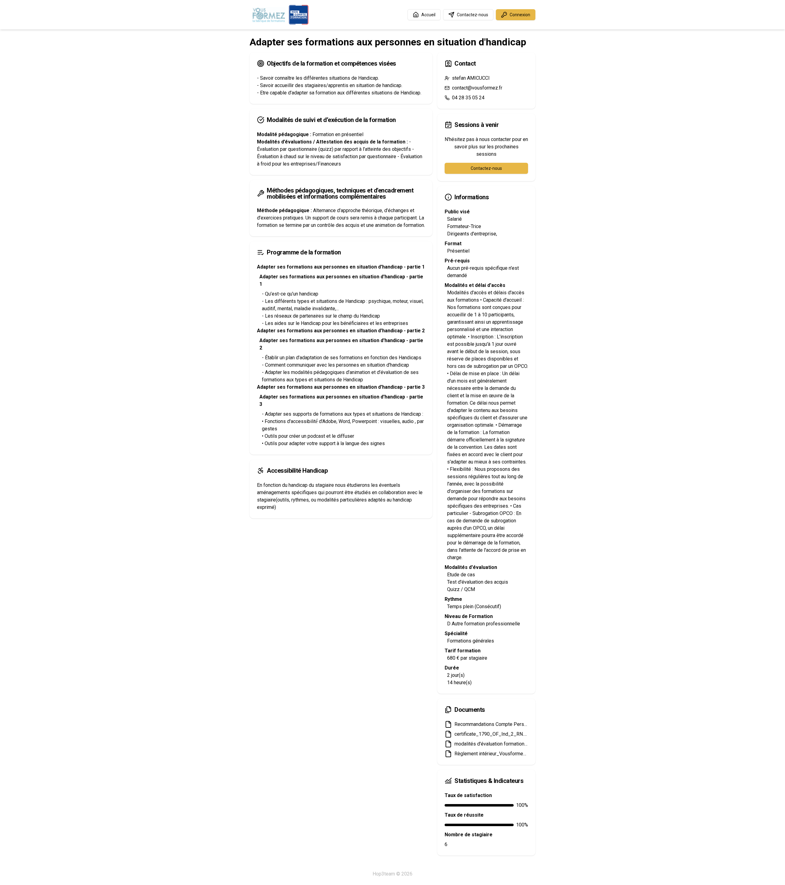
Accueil (428, 14)
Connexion (520, 14)
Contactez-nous (472, 14)
